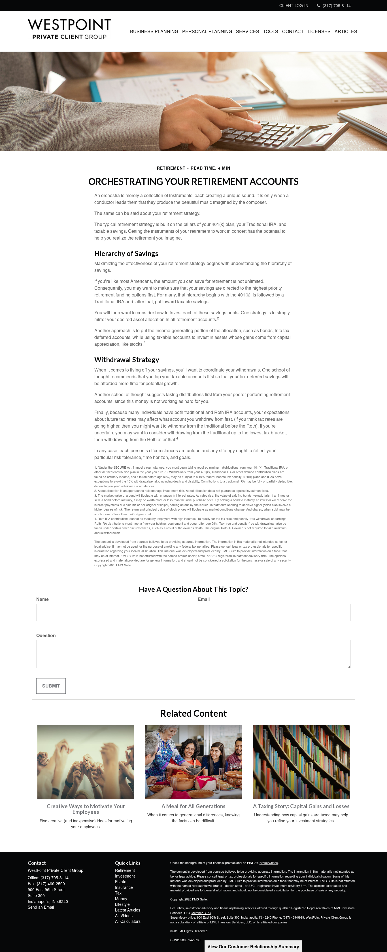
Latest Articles (127, 910)
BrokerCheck (269, 862)
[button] (154, 31)
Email (204, 599)
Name (42, 599)
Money (121, 898)
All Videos (124, 915)
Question (46, 635)
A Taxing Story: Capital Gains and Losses (301, 806)
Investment (125, 876)
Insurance (124, 887)
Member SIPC (201, 912)
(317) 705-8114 (337, 5)
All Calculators (128, 921)
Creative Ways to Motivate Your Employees (86, 809)
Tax (118, 893)
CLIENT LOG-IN (293, 5)
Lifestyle (122, 904)
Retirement (125, 870)
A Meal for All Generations (193, 806)
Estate (120, 881)
